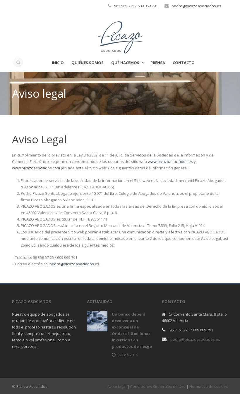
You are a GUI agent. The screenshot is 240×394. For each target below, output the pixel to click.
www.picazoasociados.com (36, 168)
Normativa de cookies (208, 386)
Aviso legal (116, 386)
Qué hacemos (125, 62)
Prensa (157, 62)
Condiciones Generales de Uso (158, 386)
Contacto (184, 62)
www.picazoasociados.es (170, 161)
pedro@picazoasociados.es (74, 263)
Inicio (58, 62)
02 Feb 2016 (127, 354)
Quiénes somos (87, 62)
